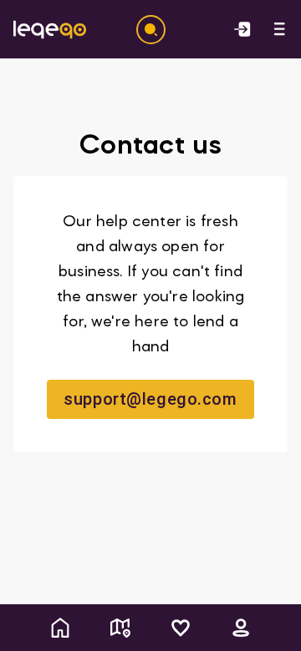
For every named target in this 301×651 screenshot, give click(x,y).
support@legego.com (150, 399)
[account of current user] (279, 29)
